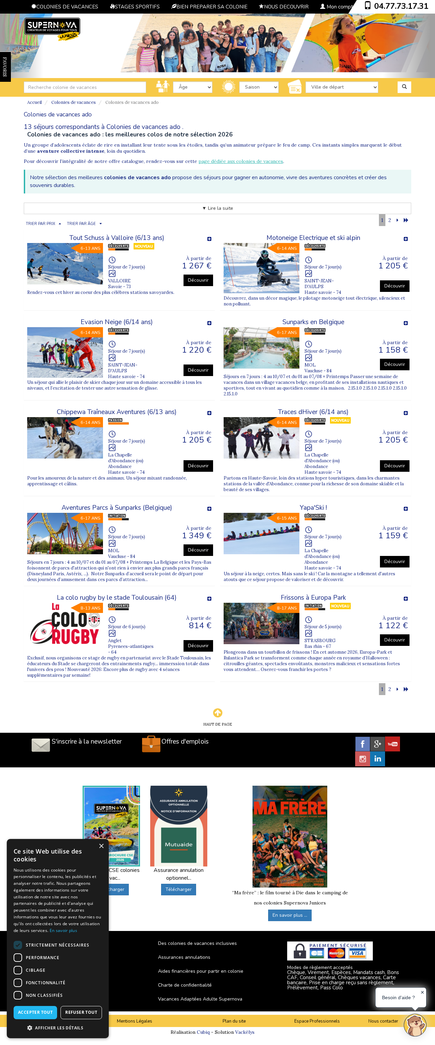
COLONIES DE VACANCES (67, 6)
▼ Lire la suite (217, 208)
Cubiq (203, 1032)
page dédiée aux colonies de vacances (240, 161)
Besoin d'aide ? (398, 997)
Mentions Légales (134, 1021)
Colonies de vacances (73, 102)
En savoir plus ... (290, 915)
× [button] (101, 846)
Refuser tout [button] (81, 1012)
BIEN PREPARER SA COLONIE (211, 6)
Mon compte (340, 6)
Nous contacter (383, 1021)
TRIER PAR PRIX (40, 223)
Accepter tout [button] (35, 1012)
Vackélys (245, 1032)
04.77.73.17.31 (401, 6)
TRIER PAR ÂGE (81, 223)
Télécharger (111, 889)
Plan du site (234, 1021)
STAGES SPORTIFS (137, 6)
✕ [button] (422, 992)
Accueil (34, 102)
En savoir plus (63, 930)
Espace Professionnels (317, 1021)
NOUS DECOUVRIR (286, 6)
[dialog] (58, 938)
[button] (58, 1027)
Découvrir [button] (198, 280)
